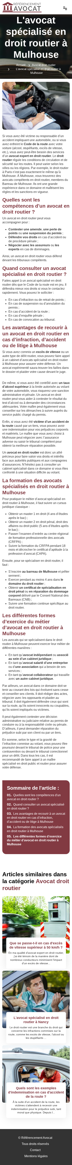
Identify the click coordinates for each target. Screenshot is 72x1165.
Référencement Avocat (36, 1137)
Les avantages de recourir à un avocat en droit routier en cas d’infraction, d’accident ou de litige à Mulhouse (36, 817)
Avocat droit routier (43, 65)
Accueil (20, 65)
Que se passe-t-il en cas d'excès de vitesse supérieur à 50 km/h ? (36, 945)
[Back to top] (61, 1154)
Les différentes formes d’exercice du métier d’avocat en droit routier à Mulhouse (34, 840)
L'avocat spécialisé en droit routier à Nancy (36, 1020)
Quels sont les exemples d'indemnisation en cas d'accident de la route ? (36, 1092)
